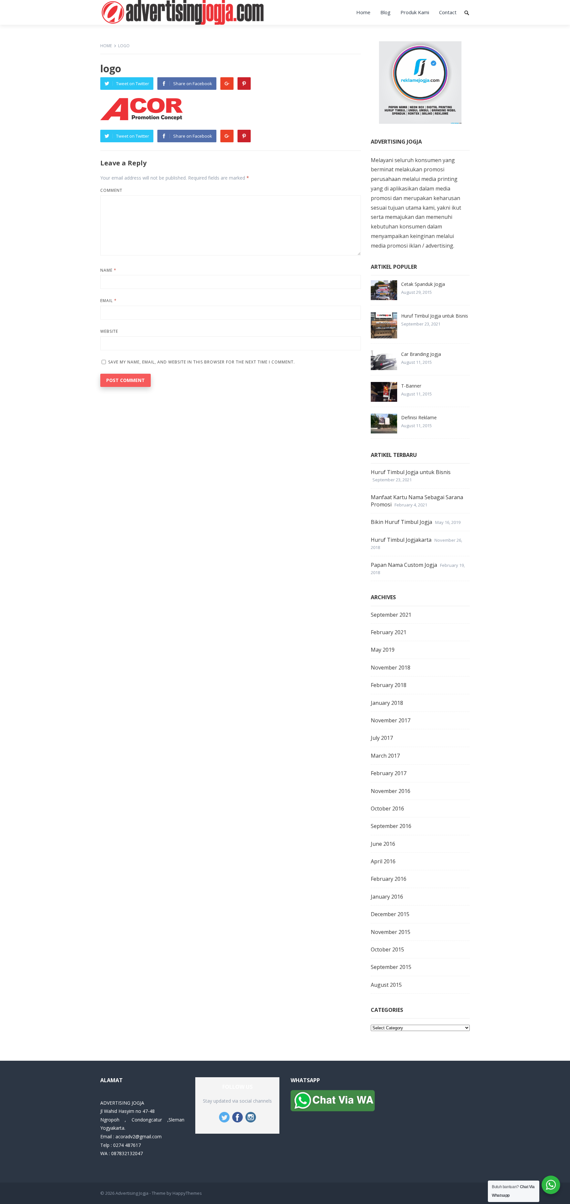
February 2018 (388, 685)
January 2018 (387, 702)
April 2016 (383, 861)
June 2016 (383, 843)
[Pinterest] (244, 83)
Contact (448, 12)
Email (108, 300)
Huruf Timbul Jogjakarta (401, 539)
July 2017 (382, 737)
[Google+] (227, 83)
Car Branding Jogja (421, 354)
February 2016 (388, 878)
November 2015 (390, 932)
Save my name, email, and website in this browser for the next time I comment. (201, 362)
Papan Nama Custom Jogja (404, 564)
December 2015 (390, 914)
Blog (385, 12)
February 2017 (388, 773)
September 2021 (391, 614)
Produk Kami (414, 12)
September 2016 (391, 826)
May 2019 (383, 649)
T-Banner (411, 386)
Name (108, 270)
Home (363, 12)
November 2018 (390, 667)
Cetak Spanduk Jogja (423, 284)
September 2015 (391, 967)
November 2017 (390, 720)
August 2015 (386, 984)
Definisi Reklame (419, 417)
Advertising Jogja (131, 1193)
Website (109, 331)
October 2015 (387, 949)
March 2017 (385, 755)
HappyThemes (187, 1193)
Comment (111, 190)
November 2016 (390, 791)
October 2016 (387, 808)
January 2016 (387, 896)
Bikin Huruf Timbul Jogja (401, 522)
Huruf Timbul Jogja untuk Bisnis (434, 316)
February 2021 (388, 632)
